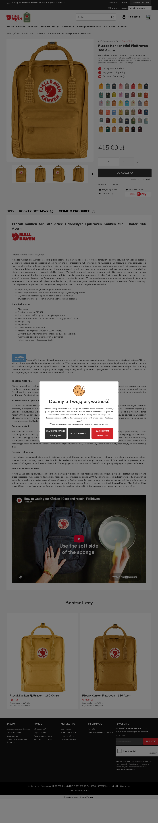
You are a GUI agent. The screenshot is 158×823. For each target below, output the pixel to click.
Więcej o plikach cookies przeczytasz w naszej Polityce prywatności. (79, 424)
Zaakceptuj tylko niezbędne (55, 433)
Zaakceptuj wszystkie (102, 433)
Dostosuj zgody (79, 433)
